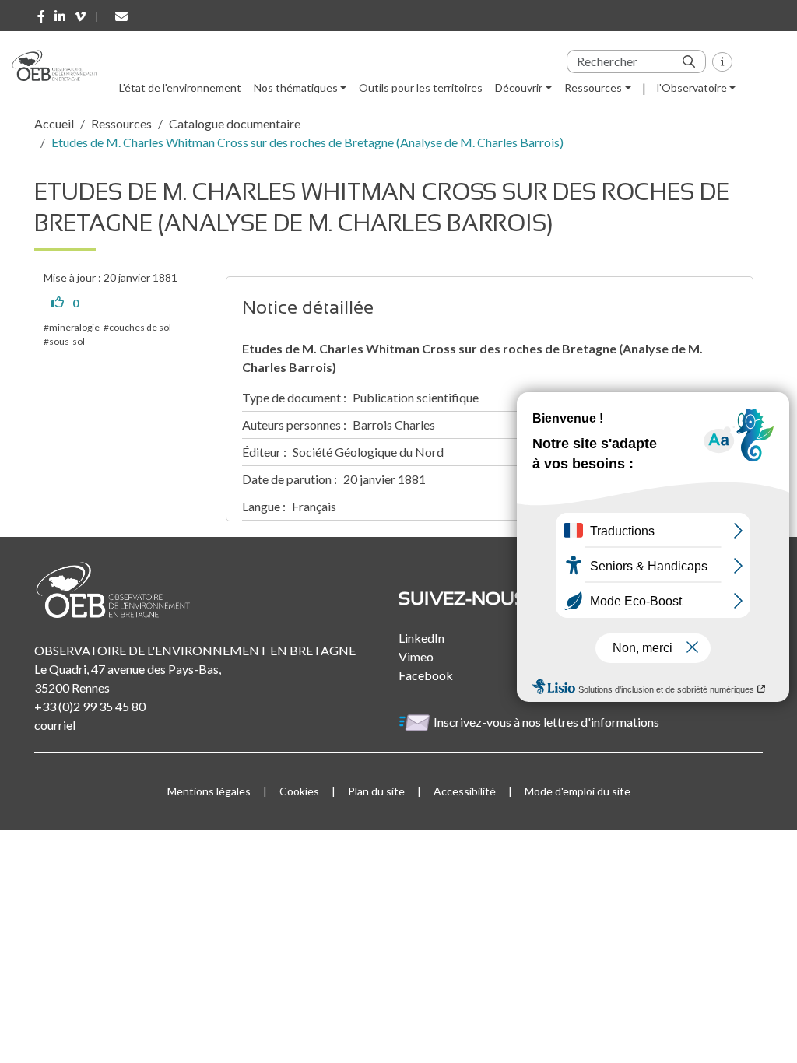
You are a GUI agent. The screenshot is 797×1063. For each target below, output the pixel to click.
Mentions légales (209, 791)
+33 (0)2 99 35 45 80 (90, 706)
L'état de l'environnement (180, 87)
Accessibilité (465, 791)
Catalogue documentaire (234, 123)
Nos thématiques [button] (296, 87)
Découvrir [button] (518, 87)
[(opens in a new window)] (41, 16)
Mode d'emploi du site (577, 791)
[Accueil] (60, 65)
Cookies (299, 791)
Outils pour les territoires (421, 87)
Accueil (54, 123)
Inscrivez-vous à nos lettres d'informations (548, 721)
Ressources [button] (593, 87)
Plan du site (376, 791)
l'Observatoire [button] (692, 87)
